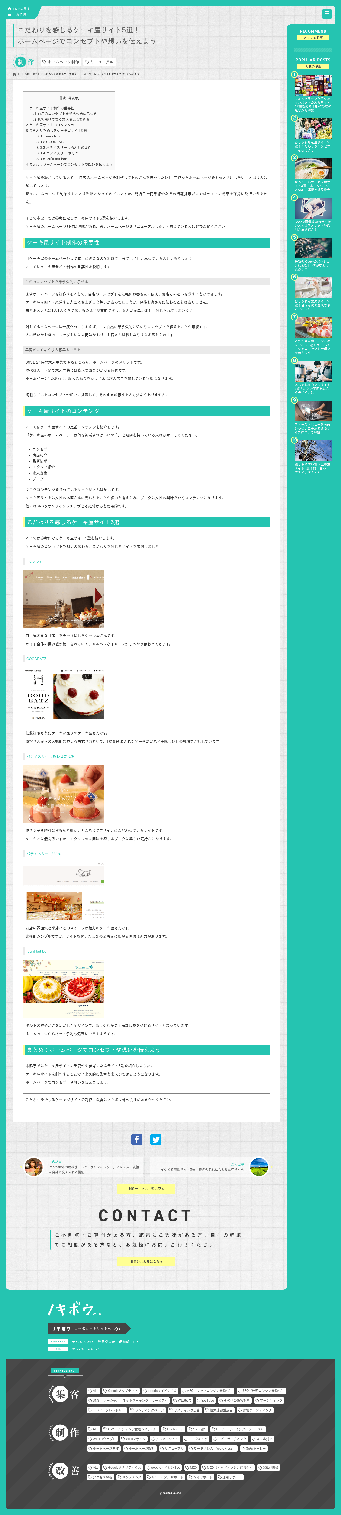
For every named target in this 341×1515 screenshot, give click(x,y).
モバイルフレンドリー (109, 1410)
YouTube (207, 1400)
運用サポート (232, 1477)
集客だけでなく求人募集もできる (60, 119)
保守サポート (202, 1477)
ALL (95, 1390)
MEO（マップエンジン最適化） (209, 1390)
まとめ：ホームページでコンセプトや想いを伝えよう (69, 164)
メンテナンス (132, 1477)
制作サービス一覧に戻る (146, 1188)
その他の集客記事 (237, 1400)
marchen (48, 136)
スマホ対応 (264, 1439)
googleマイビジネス (162, 1390)
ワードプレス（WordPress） (215, 1448)
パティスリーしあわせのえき (63, 147)
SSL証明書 (270, 1467)
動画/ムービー (256, 1448)
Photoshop (175, 1429)
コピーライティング (232, 1439)
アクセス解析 (102, 1477)
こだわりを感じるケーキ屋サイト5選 (56, 130)
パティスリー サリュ (57, 153)
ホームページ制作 (63, 62)
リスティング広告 (187, 1410)
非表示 (73, 98)
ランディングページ (149, 1410)
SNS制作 (199, 1429)
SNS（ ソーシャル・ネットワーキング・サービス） (130, 1400)
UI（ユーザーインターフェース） (240, 1429)
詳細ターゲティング (257, 1410)
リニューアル (101, 62)
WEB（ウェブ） (104, 1439)
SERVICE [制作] (30, 74)
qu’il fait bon (51, 159)
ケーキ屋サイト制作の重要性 (50, 108)
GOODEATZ (50, 142)
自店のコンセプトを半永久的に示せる (64, 113)
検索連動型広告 (221, 1410)
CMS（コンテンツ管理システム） (132, 1429)
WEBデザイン (136, 1439)
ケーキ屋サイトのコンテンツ (50, 125)
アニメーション (167, 1439)
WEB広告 (184, 1400)
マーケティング (271, 1400)
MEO (193, 1467)
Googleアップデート (123, 1390)
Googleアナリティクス (124, 1467)
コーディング (198, 1439)
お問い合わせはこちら (146, 1261)
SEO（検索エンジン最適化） (263, 1390)
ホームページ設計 (142, 1448)
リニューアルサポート (167, 1477)
